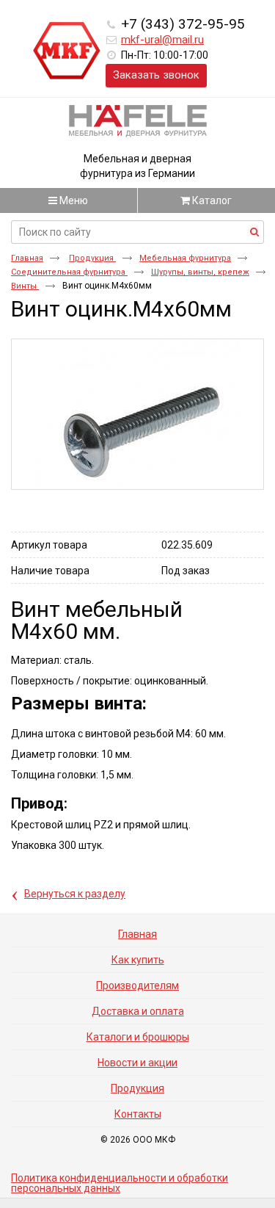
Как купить (137, 960)
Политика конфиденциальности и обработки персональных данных (119, 1183)
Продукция (92, 258)
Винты (25, 286)
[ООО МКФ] (66, 51)
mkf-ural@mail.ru (162, 39)
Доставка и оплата (138, 1011)
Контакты (137, 1114)
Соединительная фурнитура (69, 272)
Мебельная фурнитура (185, 258)
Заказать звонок (156, 75)
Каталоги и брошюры (138, 1037)
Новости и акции (137, 1062)
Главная (27, 258)
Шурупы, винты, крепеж (200, 272)
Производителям (137, 985)
